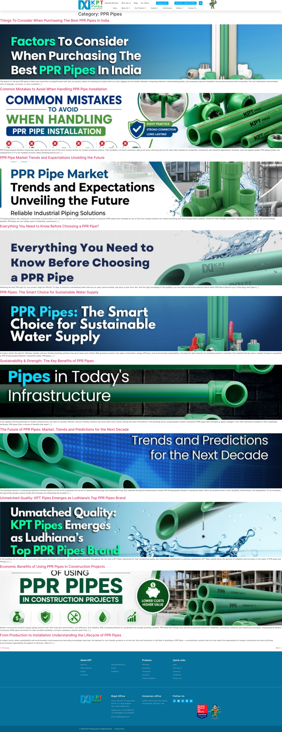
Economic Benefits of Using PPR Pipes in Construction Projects (52, 566)
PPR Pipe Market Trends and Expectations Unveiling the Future (52, 157)
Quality (153, 8)
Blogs (136, 3)
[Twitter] (186, 700)
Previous (4, 648)
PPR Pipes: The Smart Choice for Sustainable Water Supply (49, 292)
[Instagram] (182, 700)
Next (279, 648)
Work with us (126, 3)
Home (115, 8)
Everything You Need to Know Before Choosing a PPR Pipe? (49, 226)
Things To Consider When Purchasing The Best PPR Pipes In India (54, 20)
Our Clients (145, 3)
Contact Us (192, 8)
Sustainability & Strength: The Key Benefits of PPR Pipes (47, 361)
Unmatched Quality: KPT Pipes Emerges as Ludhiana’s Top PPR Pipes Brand (63, 498)
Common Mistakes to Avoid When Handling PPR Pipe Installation (53, 89)
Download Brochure (111, 3)
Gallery (179, 8)
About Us (125, 8)
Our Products (140, 8)
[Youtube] (178, 700)
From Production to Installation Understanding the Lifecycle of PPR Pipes (60, 635)
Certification (167, 8)
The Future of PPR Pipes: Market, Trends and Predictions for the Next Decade (64, 429)
